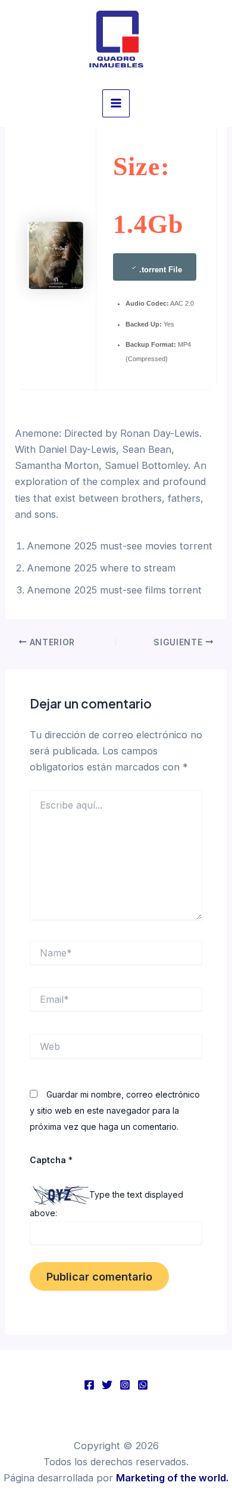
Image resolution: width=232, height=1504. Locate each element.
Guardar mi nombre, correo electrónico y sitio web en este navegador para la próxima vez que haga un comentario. (115, 1110)
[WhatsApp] (142, 1384)
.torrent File (160, 269)
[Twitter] (107, 1384)
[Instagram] (125, 1384)
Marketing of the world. (172, 1478)
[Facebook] (89, 1384)
